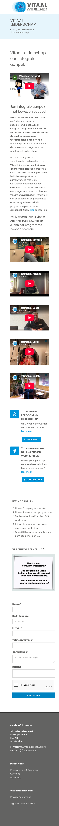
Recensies (15, 777)
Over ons (15, 773)
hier (32, 210)
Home (12, 30)
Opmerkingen (20, 652)
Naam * (16, 604)
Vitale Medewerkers (26, 30)
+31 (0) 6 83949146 (26, 750)
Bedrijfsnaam (20, 616)
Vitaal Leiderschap (21, 32)
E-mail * (17, 628)
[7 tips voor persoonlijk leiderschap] (14, 414)
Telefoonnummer (22, 640)
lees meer (26, 431)
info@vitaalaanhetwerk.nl (32, 747)
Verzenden (33, 695)
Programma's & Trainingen (24, 770)
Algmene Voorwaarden (22, 803)
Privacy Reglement (20, 797)
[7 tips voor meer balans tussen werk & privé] (14, 451)
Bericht (16, 666)
